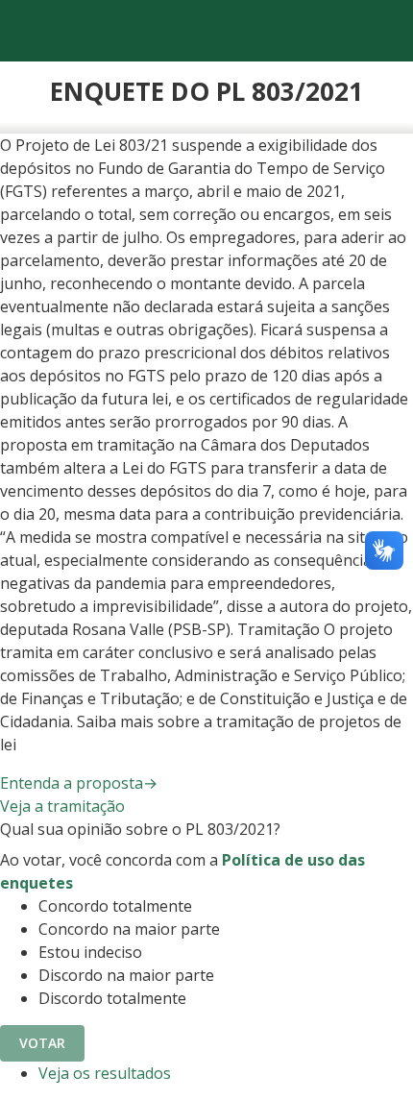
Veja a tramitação (62, 806)
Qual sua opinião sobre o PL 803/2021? (140, 829)
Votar (42, 1043)
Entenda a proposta (79, 783)
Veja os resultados (104, 1073)
